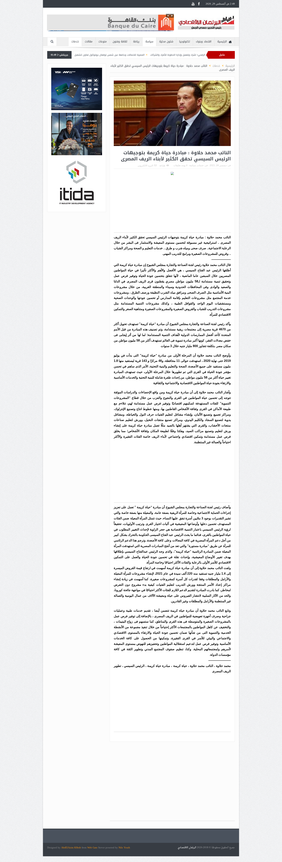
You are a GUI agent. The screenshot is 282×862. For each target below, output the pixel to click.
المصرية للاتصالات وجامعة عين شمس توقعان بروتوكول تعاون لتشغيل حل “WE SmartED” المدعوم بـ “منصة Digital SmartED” (115, 55)
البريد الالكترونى (145, 165)
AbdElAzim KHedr (71, 847)
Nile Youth (124, 847)
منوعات (102, 41)
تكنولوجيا (184, 41)
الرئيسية (222, 41)
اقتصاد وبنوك (203, 41)
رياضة (136, 41)
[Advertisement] (172, 206)
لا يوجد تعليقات (180, 165)
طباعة (162, 165)
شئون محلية (166, 41)
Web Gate (92, 847)
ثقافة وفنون (120, 41)
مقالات (88, 41)
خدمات (75, 41)
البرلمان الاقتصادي (187, 847)
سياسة (149, 41)
